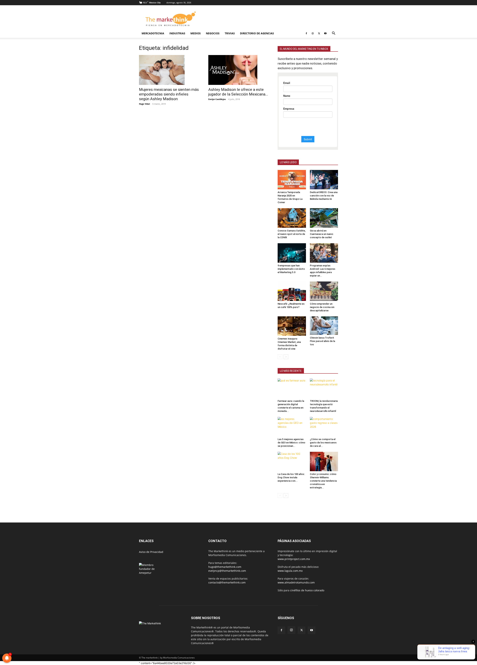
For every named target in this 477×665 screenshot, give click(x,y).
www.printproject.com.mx (294, 559)
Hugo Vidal (144, 103)
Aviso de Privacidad (151, 552)
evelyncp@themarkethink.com (227, 570)
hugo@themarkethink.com (224, 567)
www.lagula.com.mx (290, 570)
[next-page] (286, 356)
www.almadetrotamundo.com (296, 582)
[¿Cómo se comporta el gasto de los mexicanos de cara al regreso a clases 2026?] (324, 426)
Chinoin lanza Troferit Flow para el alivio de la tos (322, 341)
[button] (333, 33)
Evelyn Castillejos (217, 99)
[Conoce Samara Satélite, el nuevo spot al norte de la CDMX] (292, 218)
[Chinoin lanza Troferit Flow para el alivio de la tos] (324, 325)
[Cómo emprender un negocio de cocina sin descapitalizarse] (324, 291)
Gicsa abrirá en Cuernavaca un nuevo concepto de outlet (321, 234)
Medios (195, 33)
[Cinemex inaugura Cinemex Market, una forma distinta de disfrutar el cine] (292, 326)
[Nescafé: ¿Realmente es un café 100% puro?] (292, 291)
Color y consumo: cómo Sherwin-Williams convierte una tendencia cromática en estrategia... (323, 481)
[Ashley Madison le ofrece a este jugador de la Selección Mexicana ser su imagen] (238, 70)
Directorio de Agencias (257, 33)
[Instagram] (312, 33)
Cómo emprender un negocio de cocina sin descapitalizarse (322, 307)
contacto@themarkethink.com (227, 582)
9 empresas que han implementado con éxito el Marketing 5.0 (291, 269)
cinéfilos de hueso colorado (307, 590)
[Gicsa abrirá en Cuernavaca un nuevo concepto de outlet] (324, 218)
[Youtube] (325, 33)
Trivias (230, 33)
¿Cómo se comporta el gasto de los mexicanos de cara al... (323, 442)
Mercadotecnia (153, 33)
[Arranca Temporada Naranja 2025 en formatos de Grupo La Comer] (292, 179)
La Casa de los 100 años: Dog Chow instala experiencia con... (291, 477)
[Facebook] (306, 33)
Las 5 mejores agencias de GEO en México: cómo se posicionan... (291, 442)
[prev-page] (280, 356)
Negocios (212, 33)
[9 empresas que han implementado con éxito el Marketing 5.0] (292, 253)
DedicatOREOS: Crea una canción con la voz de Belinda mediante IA (323, 195)
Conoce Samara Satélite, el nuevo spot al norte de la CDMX (292, 234)
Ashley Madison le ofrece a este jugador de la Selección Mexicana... (238, 91)
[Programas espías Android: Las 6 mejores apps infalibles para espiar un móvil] (324, 253)
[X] (319, 33)
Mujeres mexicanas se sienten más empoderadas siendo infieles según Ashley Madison (169, 94)
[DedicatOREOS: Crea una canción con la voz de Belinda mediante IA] (324, 179)
